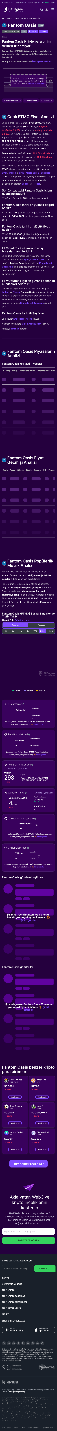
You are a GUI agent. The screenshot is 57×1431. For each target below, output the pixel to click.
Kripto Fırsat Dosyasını (32, 303)
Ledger (25, 183)
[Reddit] (38, 1343)
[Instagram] (33, 1343)
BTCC (22, 172)
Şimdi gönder (38, 724)
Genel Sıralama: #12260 (11, 31)
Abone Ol (45, 1268)
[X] (4, 1343)
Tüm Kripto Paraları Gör (29, 1163)
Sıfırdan (15, 328)
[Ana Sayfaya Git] (4, 18)
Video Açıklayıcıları (31, 323)
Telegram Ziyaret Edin (17, 768)
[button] (46, 9)
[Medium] (28, 1343)
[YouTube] (14, 1343)
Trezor (36, 183)
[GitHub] (42, 1343)
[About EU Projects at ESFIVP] (12, 1366)
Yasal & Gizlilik (19, 1428)
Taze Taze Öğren (28, 1240)
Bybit (4, 172)
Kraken (12, 172)
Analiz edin (15, 1097)
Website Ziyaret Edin (44, 793)
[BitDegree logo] (10, 1382)
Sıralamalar (20, 18)
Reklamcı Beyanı (48, 1428)
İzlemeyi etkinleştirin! (42, 61)
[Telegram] (9, 1343)
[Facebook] (18, 1343)
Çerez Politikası (33, 1428)
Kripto (9, 18)
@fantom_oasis (22, 620)
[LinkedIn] (23, 1343)
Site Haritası (7, 1428)
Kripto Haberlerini (22, 318)
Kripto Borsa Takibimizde (39, 172)
